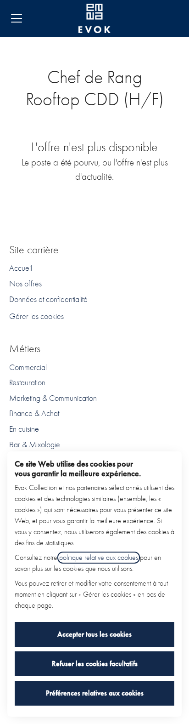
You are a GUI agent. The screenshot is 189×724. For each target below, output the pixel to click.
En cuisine (24, 429)
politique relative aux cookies (98, 557)
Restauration (27, 383)
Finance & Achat (34, 413)
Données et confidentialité (48, 299)
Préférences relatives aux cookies (95, 693)
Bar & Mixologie (34, 445)
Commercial (28, 367)
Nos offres (25, 284)
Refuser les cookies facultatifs (95, 663)
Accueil (20, 268)
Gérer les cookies (36, 316)
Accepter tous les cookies (94, 634)
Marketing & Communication (53, 398)
